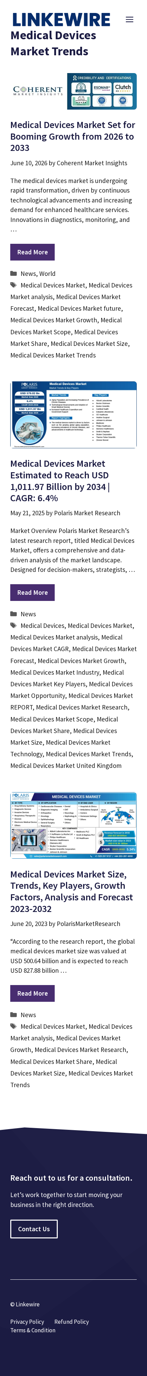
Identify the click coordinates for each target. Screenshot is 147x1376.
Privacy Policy (27, 1321)
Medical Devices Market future (79, 308)
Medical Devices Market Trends (53, 355)
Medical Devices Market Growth (53, 320)
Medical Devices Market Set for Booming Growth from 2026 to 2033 (72, 136)
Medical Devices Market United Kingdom (66, 765)
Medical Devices (42, 625)
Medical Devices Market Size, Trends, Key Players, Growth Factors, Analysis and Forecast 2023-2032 (71, 891)
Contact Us (34, 1229)
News (28, 273)
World (47, 273)
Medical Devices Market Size (89, 343)
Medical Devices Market (53, 285)
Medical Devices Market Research (82, 707)
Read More (32, 252)
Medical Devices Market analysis (54, 637)
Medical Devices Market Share (51, 1061)
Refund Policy (71, 1321)
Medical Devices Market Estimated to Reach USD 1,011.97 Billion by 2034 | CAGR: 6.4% (60, 480)
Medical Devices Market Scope (51, 719)
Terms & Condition (32, 1330)
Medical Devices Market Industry (54, 672)
